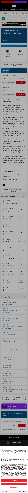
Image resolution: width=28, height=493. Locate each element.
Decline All (14, 484)
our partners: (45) (8, 464)
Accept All (14, 480)
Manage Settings (14, 487)
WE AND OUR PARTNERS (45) (8, 463)
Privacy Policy (4, 491)
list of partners (8, 474)
